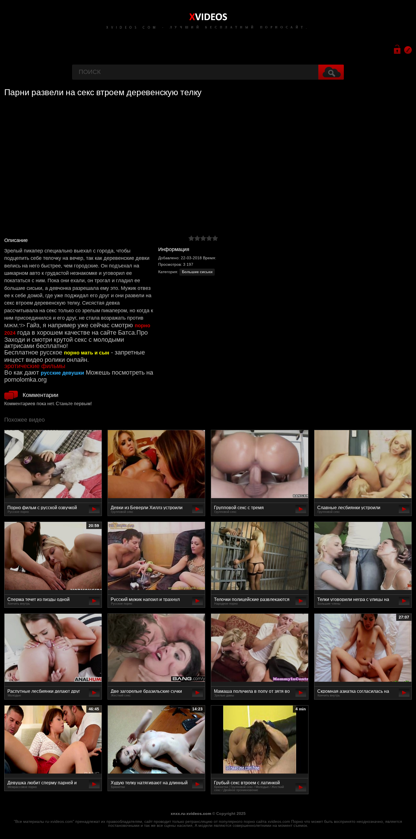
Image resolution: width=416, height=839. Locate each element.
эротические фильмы (34, 365)
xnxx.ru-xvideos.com (191, 813)
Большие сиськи (197, 272)
